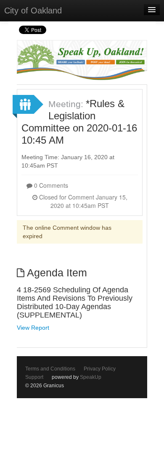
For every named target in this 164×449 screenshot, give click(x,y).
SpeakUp (90, 377)
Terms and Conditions (50, 369)
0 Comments (50, 185)
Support (34, 377)
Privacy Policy (100, 369)
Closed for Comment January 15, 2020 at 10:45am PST (82, 201)
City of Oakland (33, 10)
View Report (33, 327)
